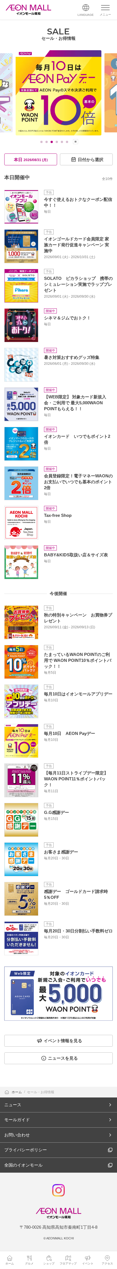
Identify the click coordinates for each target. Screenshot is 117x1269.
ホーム (17, 1092)
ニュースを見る (63, 1058)
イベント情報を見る (63, 1040)
